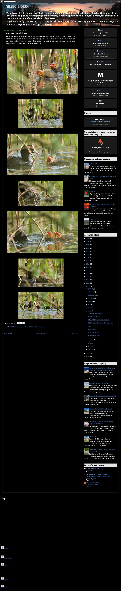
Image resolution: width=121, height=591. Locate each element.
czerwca (91, 308)
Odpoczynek (89, 470)
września (91, 298)
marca (90, 343)
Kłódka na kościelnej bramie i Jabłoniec (100, 323)
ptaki (40, 326)
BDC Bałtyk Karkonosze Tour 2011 (98, 320)
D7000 (12, 326)
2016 (88, 270)
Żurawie (91, 219)
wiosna (44, 326)
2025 (88, 242)
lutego (90, 346)
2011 (88, 286)
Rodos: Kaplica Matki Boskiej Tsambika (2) (102, 396)
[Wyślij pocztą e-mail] (18, 323)
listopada (91, 292)
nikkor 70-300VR (28, 326)
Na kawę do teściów (94, 316)
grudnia (90, 288)
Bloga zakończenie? (92, 484)
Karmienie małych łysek (95, 313)
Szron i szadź (93, 163)
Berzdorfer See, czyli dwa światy (99, 383)
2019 (88, 261)
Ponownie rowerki (93, 335)
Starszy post (74, 333)
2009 (88, 357)
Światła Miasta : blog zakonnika (96, 475)
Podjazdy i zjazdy (93, 332)
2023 (88, 248)
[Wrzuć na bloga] (19, 323)
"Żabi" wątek (92, 329)
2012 (88, 283)
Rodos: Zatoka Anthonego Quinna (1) (100, 409)
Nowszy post (8, 333)
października (92, 295)
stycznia (90, 349)
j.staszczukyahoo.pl (100, 121)
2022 (88, 251)
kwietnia (91, 340)
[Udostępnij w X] (21, 323)
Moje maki (92, 191)
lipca (89, 304)
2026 (88, 238)
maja (89, 311)
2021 (88, 254)
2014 (88, 276)
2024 (88, 245)
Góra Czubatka (93, 436)
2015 (88, 273)
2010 (88, 353)
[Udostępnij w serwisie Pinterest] (24, 323)
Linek (89, 326)
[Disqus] (60, 522)
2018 (88, 264)
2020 (88, 257)
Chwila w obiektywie (92, 468)
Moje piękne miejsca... (93, 483)
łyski (22, 326)
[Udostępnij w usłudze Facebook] (23, 323)
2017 (88, 267)
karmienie (17, 326)
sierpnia (90, 301)
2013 (88, 280)
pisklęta (36, 326)
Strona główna (41, 333)
